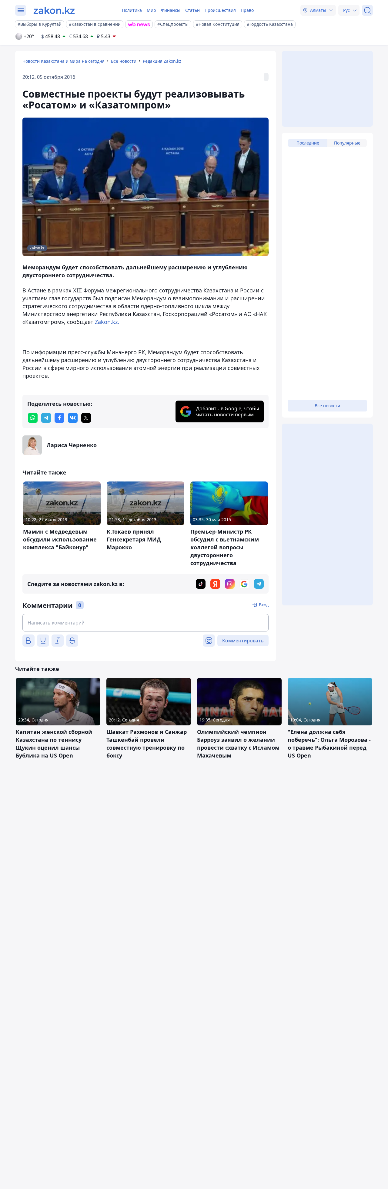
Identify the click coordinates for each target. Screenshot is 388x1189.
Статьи (192, 10)
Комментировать (243, 640)
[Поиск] (367, 10)
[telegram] (46, 417)
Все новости (123, 61)
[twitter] (86, 417)
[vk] (72, 417)
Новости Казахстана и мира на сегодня (63, 61)
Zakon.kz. (107, 321)
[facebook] (59, 417)
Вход (264, 605)
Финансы (170, 10)
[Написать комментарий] (145, 622)
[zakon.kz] (54, 10)
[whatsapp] (32, 417)
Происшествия (220, 10)
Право (247, 10)
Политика (132, 10)
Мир (151, 10)
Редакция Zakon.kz (162, 61)
